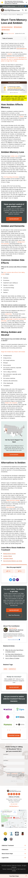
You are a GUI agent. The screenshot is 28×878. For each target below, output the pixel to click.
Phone (4, 766)
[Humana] (7, 724)
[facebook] (9, 794)
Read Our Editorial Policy (13, 639)
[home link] (1, 15)
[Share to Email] (17, 579)
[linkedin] (14, 794)
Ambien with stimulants (11, 403)
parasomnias (8, 314)
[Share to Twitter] (10, 579)
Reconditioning (10, 507)
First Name (5, 754)
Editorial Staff (11, 33)
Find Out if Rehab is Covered (9, 6)
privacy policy (15, 773)
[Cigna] (20, 709)
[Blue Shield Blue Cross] (20, 717)
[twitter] (11, 794)
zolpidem (9, 54)
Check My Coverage (14, 735)
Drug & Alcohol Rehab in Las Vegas (12, 561)
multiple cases (14, 156)
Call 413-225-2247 (14, 219)
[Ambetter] (7, 717)
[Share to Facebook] (14, 579)
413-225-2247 (21, 6)
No (20, 571)
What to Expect (6, 29)
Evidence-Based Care (7, 27)
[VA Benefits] (20, 724)
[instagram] (17, 794)
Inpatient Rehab (7, 556)
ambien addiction (12, 14)
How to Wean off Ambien (12, 658)
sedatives (5, 14)
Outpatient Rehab (8, 558)
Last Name (5, 760)
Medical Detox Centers (9, 553)
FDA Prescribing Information (11, 177)
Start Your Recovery (14, 615)
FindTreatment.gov (21, 48)
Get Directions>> (14, 806)
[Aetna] (7, 709)
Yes (9, 571)
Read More (10, 637)
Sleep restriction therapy (12, 500)
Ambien (21, 116)
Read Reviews (19, 27)
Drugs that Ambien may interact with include (13, 351)
